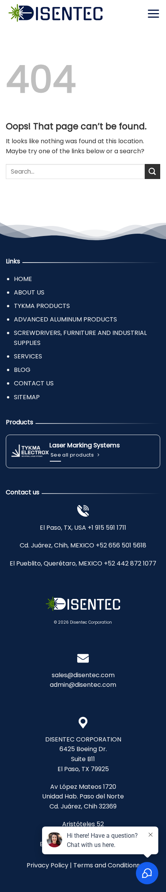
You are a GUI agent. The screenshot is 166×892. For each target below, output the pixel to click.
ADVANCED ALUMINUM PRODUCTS (65, 319)
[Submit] (152, 171)
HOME (23, 278)
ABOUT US (29, 292)
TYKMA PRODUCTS (42, 305)
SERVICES (28, 356)
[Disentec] (55, 13)
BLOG (22, 369)
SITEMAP (27, 397)
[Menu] (153, 13)
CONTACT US (34, 383)
